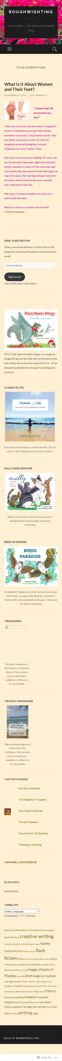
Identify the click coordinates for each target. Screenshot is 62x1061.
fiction (18, 951)
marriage (9, 981)
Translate (30, 915)
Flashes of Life (29, 951)
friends (26, 959)
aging (6, 930)
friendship (34, 959)
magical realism (44, 976)
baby (12, 930)
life (23, 976)
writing (25, 1012)
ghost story (44, 959)
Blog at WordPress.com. (21, 1038)
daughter (17, 944)
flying (20, 959)
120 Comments (38, 95)
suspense (17, 1006)
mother (25, 982)
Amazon (9, 372)
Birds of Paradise (29, 930)
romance (30, 997)
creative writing (37, 936)
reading (19, 997)
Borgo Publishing (40, 367)
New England (30, 986)
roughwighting (31, 11)
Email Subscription (17, 240)
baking (17, 930)
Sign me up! (14, 276)
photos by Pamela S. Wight (27, 991)
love (28, 975)
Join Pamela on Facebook (20, 862)
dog (31, 944)
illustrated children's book (15, 970)
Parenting (52, 986)
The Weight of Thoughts (32, 799)
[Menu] (9, 49)
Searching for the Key (31, 810)
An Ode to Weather (30, 788)
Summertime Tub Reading (33, 833)
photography (9, 991)
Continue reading (15, 211)
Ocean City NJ (41, 986)
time (49, 1007)
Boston (15, 937)
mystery (18, 985)
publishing (9, 997)
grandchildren (20, 964)
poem (42, 991)
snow (36, 1002)
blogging (50, 930)
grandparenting (48, 964)
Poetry (50, 991)
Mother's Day (34, 982)
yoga (35, 1013)
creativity (8, 944)
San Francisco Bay (24, 1002)
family (45, 943)
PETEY (8, 354)
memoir (17, 981)
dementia (25, 944)
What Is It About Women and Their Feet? (28, 86)
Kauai (19, 976)
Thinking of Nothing (30, 844)
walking (14, 1013)
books (7, 937)
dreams (36, 944)
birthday (42, 930)
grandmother (34, 964)
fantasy (9, 951)
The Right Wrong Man (34, 1006)
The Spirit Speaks (28, 822)
